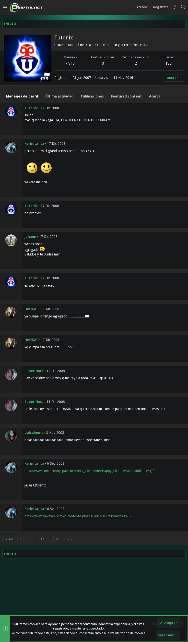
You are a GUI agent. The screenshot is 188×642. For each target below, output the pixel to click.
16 (34, 539)
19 (57, 539)
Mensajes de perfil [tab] (22, 96)
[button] (5, 7)
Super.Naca (34, 371)
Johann (30, 237)
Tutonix (31, 108)
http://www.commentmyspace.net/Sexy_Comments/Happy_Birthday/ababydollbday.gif (89, 471)
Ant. (11, 539)
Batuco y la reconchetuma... (127, 45)
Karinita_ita (34, 143)
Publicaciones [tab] (92, 96)
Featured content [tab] (126, 96)
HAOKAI (31, 309)
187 (168, 63)
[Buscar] (183, 7)
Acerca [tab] (154, 96)
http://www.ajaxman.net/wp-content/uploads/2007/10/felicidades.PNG (77, 516)
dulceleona (33, 433)
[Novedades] (174, 7)
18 (49, 539)
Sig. (67, 539)
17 (42, 539)
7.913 (70, 63)
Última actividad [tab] (59, 96)
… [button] (27, 539)
